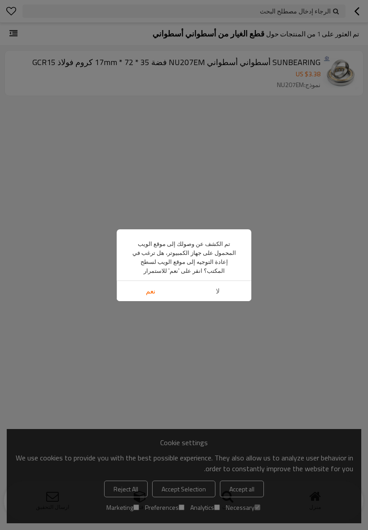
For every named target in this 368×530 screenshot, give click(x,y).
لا (218, 291)
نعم (150, 291)
